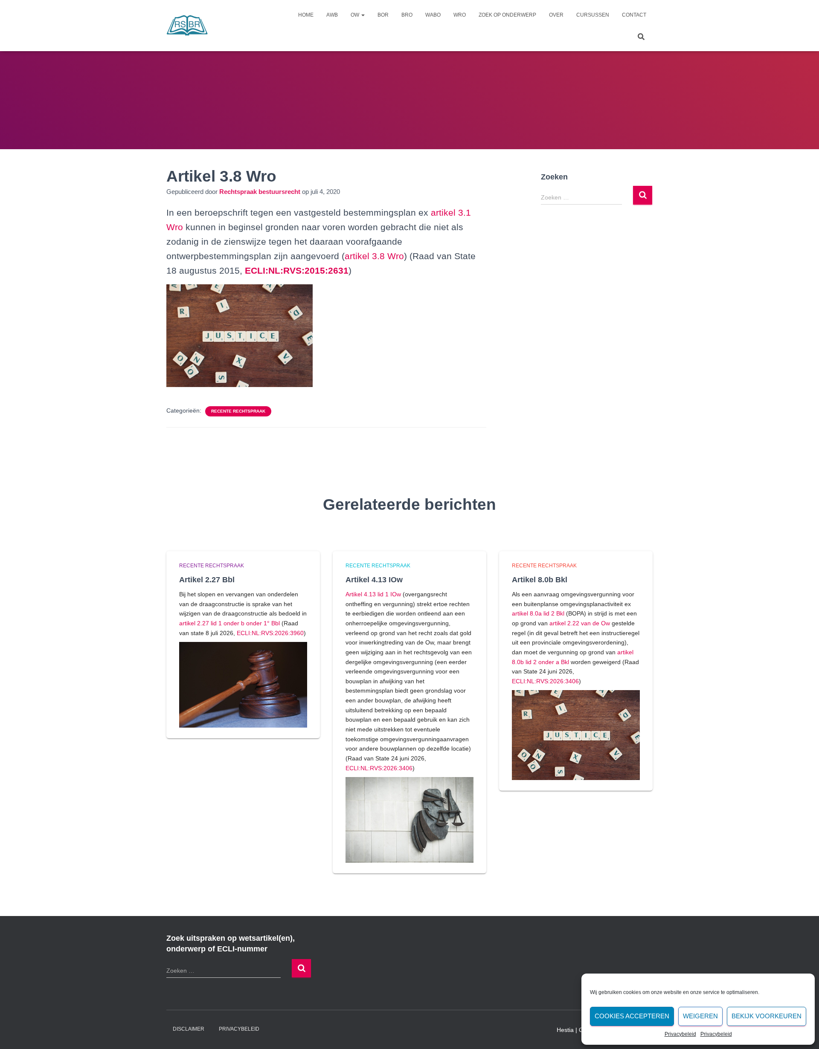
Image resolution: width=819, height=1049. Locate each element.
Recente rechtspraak (238, 411)
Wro (459, 15)
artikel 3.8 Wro (374, 256)
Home (306, 15)
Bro (406, 15)
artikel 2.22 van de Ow (579, 623)
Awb (332, 15)
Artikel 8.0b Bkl (539, 579)
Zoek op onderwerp (507, 15)
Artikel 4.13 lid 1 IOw (373, 594)
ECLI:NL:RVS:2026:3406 (379, 768)
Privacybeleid (680, 1034)
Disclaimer (188, 1029)
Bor (383, 15)
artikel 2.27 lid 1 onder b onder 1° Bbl (229, 623)
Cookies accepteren (632, 1016)
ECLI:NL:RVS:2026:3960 (270, 633)
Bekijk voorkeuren (767, 1016)
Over (556, 15)
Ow (355, 15)
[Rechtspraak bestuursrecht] (187, 25)
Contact (634, 15)
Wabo (433, 15)
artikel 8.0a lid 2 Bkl (538, 613)
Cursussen (592, 15)
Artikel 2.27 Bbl (207, 579)
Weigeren (700, 1016)
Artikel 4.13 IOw (374, 579)
